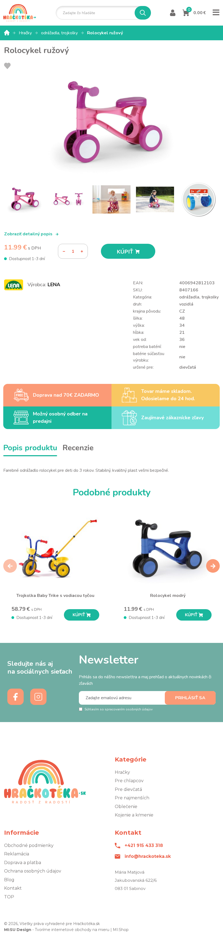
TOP (9, 896)
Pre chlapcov (129, 780)
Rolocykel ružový (105, 33)
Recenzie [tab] (78, 448)
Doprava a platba (22, 862)
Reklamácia (16, 853)
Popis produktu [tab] (30, 448)
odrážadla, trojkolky (60, 33)
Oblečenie (126, 806)
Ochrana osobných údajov (32, 871)
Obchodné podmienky (29, 845)
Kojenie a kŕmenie (134, 815)
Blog (9, 879)
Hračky (26, 33)
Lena (54, 284)
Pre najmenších (132, 797)
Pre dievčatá (128, 789)
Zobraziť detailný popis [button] (29, 234)
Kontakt (13, 888)
